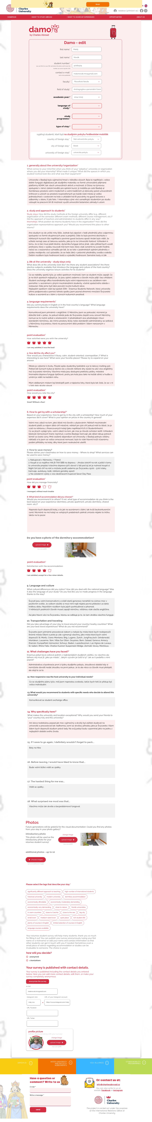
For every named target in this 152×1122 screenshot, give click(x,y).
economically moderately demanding (65, 902)
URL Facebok (31, 1007)
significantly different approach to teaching (44, 892)
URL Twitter (31, 1018)
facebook (105, 1090)
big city (82, 912)
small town (32, 918)
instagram (118, 1090)
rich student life (79, 918)
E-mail (32, 1087)
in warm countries (34, 912)
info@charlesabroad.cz (108, 1084)
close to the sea (69, 912)
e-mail (28, 986)
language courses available (38, 928)
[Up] (30, 1063)
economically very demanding (39, 907)
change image (68, 834)
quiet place (64, 918)
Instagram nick (32, 997)
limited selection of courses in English (67, 923)
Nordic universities (78, 907)
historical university (35, 897)
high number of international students (79, 892)
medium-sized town (48, 918)
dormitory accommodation (75, 897)
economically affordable (37, 902)
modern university (54, 897)
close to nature (61, 907)
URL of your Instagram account (56, 997)
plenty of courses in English (38, 923)
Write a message (36, 1095)
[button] (41, 17)
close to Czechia (52, 912)
